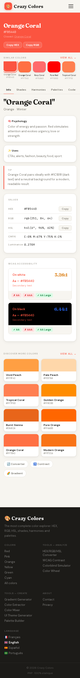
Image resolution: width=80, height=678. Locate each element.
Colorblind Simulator (57, 565)
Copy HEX (12, 45)
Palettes (57, 89)
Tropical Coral (69, 75)
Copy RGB (32, 45)
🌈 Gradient (15, 473)
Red (7, 551)
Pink (7, 556)
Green (8, 572)
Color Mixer (12, 610)
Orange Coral (22, 36)
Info (8, 89)
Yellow (8, 567)
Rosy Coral (39, 75)
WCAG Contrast (54, 560)
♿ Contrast (41, 464)
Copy (65, 209)
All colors (10, 583)
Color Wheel (51, 571)
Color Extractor (14, 605)
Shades (21, 89)
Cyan (8, 578)
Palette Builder (14, 621)
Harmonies (39, 89)
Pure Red (54, 75)
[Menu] (71, 6)
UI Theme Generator (18, 615)
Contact (48, 599)
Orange (9, 562)
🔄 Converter (16, 464)
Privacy (48, 605)
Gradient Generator (18, 599)
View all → (68, 57)
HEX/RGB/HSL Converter (52, 553)
